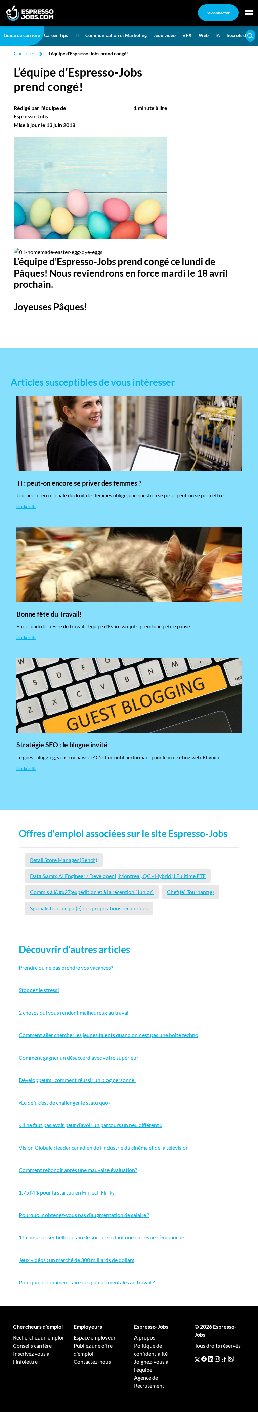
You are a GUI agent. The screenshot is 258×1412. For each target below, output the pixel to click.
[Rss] (231, 1359)
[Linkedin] (210, 1359)
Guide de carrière (22, 35)
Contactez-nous (92, 1361)
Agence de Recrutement (149, 1381)
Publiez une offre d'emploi (93, 1349)
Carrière (23, 53)
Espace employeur (95, 1337)
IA (217, 35)
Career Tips (56, 35)
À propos (144, 1337)
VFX (187, 35)
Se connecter (218, 12)
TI (77, 35)
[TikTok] (224, 1359)
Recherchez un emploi (38, 1337)
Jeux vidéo (165, 35)
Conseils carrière (32, 1345)
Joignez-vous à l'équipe (151, 1365)
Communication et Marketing (116, 35)
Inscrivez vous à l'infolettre (31, 1357)
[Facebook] (204, 1359)
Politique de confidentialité (151, 1349)
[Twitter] (197, 1359)
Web (204, 35)
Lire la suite (26, 506)
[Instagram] (217, 1359)
